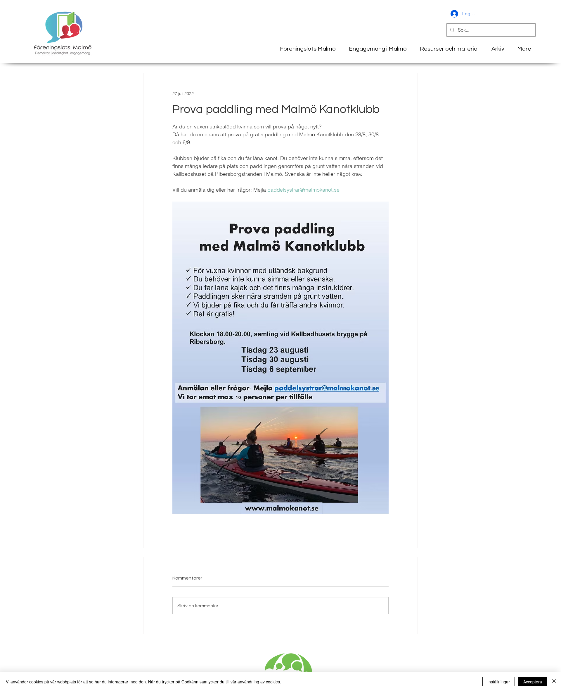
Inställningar (498, 682)
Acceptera (532, 682)
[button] (496, 49)
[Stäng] (553, 681)
